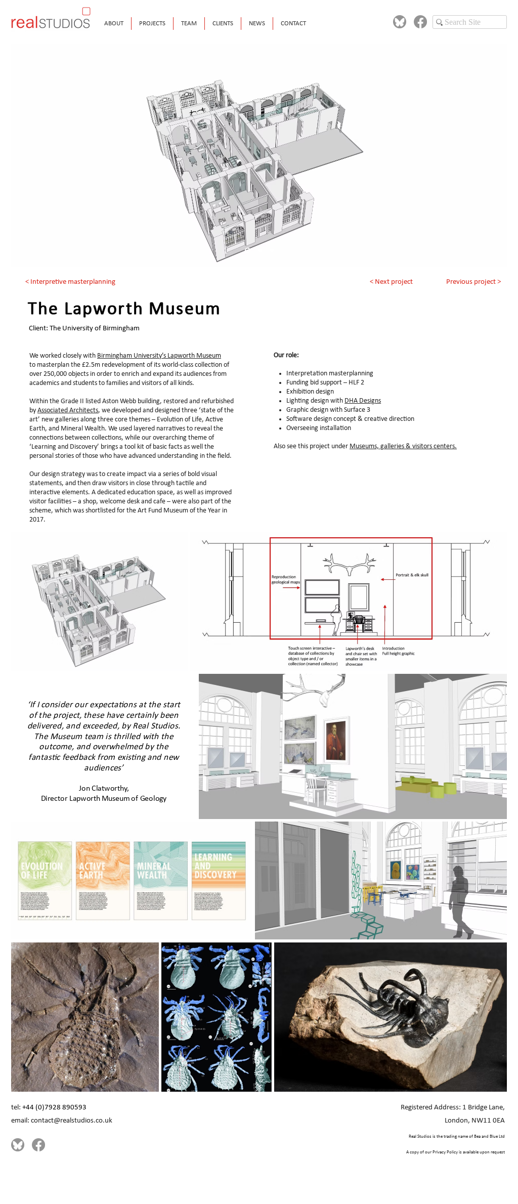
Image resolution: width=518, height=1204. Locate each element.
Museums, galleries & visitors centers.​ (403, 446)
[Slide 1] (246, 250)
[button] (152, 23)
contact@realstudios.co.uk (71, 1121)
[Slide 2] (259, 250)
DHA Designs (362, 401)
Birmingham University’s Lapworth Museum (159, 356)
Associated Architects (67, 410)
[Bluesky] (399, 21)
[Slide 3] (272, 250)
